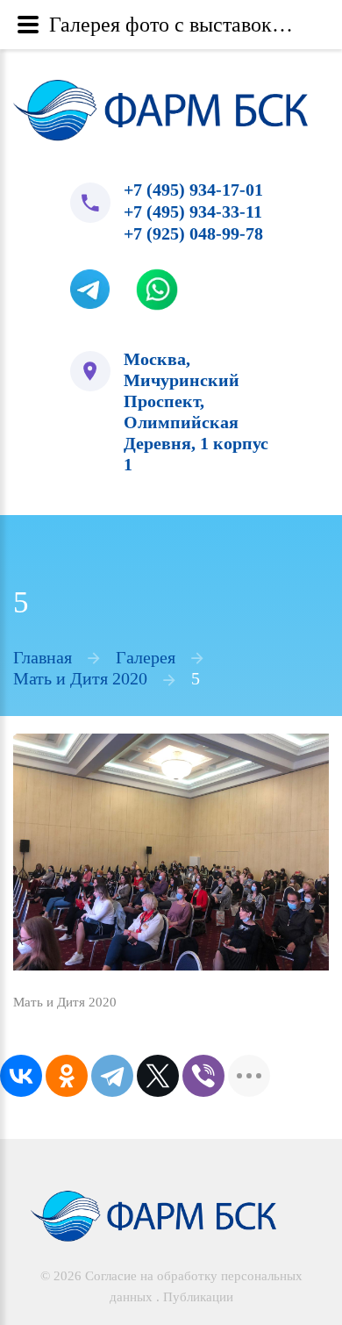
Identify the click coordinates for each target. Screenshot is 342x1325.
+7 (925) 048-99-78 (165, 233)
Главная (42, 591)
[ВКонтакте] (21, 1010)
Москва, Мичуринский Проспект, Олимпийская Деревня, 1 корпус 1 (182, 380)
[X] (158, 1010)
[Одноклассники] (67, 1010)
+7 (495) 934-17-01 (165, 191)
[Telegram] (112, 1010)
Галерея (145, 591)
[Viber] (203, 1010)
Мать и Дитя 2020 (80, 612)
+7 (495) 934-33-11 (165, 212)
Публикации (198, 1234)
